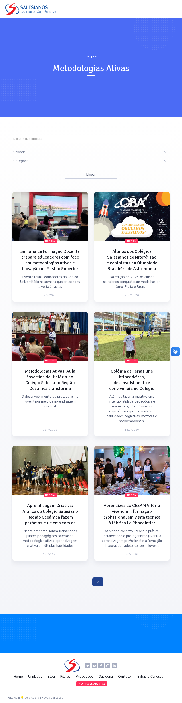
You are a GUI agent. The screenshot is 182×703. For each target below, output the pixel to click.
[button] (171, 9)
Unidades (35, 676)
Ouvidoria (106, 676)
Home (18, 676)
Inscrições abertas (91, 684)
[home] (32, 9)
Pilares (65, 676)
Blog (51, 676)
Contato (124, 676)
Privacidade (84, 676)
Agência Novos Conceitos (47, 697)
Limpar (91, 174)
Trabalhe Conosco (149, 676)
